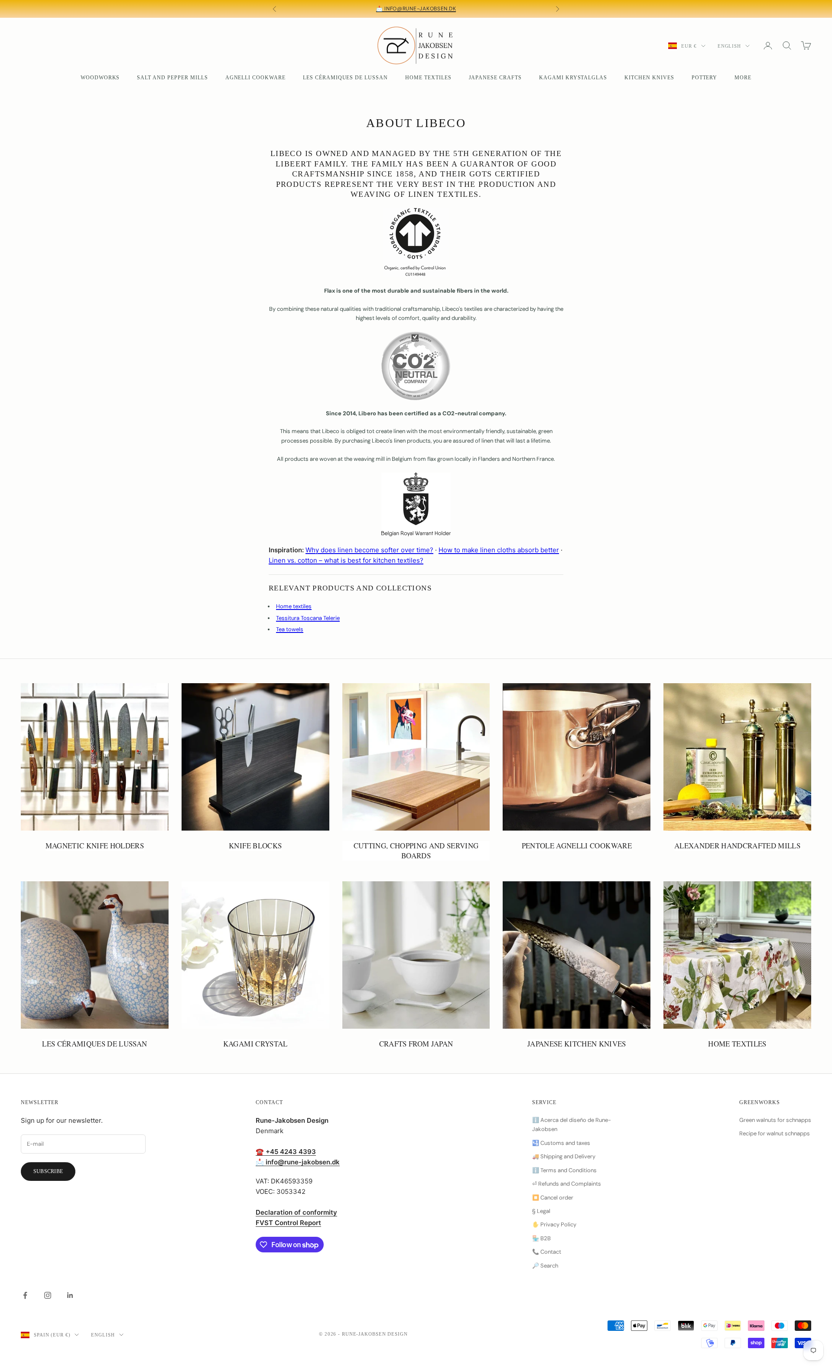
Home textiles (294, 606)
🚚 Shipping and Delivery (563, 1156)
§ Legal (541, 1211)
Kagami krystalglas (573, 78)
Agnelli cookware (255, 78)
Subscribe (48, 1171)
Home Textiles (428, 78)
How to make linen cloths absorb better (499, 550)
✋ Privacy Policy (554, 1224)
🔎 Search (545, 1265)
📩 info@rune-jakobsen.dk (416, 8)
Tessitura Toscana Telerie (308, 618)
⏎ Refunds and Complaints (566, 1183)
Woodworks (100, 78)
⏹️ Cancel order (552, 1197)
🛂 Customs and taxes (561, 1143)
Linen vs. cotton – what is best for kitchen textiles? (346, 560)
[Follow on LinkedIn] (70, 1295)
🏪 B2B (541, 1238)
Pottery (705, 78)
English (729, 46)
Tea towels (289, 629)
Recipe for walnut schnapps (774, 1133)
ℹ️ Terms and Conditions (564, 1170)
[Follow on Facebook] (25, 1295)
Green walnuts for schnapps (775, 1120)
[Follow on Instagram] (47, 1295)
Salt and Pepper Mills (172, 78)
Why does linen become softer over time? (369, 550)
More (742, 78)
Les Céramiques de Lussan (345, 78)
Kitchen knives (649, 78)
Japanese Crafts (495, 78)
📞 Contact (546, 1251)
